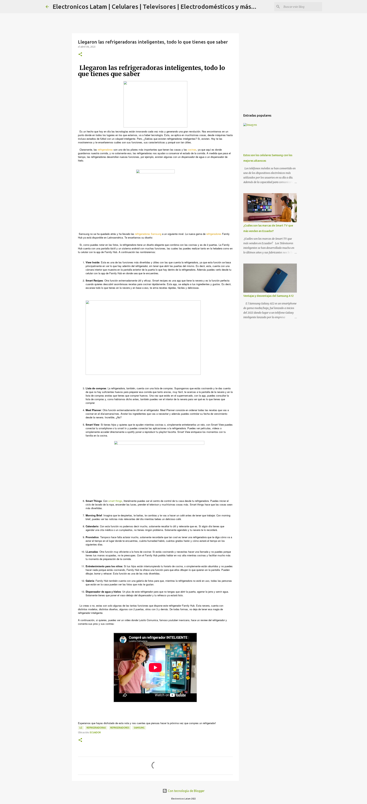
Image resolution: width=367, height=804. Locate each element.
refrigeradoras (96, 727)
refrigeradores (119, 727)
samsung (139, 727)
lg (81, 727)
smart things (115, 501)
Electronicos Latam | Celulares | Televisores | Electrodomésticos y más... (154, 6)
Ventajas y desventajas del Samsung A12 (268, 295)
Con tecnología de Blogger (186, 791)
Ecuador (95, 732)
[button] (80, 54)
